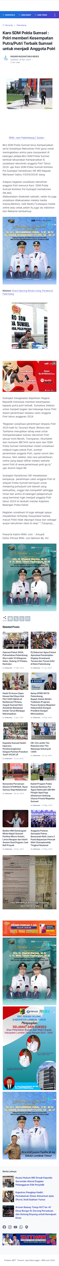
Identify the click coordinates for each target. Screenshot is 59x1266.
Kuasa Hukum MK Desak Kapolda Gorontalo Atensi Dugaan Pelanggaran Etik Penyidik (33, 1181)
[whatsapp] (21, 618)
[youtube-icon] (15, 1227)
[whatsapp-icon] (21, 1227)
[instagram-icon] (10, 1227)
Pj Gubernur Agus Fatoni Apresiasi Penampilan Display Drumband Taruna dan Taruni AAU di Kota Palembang (43, 658)
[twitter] (16, 618)
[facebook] (10, 618)
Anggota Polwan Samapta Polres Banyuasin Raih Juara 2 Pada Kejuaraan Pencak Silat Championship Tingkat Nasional (43, 838)
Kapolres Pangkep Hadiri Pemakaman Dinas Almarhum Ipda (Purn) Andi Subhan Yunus (34, 1196)
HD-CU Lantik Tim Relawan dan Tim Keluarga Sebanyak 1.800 (41, 747)
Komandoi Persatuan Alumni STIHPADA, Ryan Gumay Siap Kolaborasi (15, 787)
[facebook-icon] (4, 1227)
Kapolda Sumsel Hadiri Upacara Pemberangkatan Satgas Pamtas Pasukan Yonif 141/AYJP (15, 749)
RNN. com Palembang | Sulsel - (27, 137)
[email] (27, 618)
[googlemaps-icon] (26, 1227)
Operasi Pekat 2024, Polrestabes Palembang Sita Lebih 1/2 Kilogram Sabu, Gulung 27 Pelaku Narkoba (15, 658)
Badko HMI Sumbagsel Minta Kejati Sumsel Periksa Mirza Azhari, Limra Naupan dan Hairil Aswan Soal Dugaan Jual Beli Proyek (15, 838)
